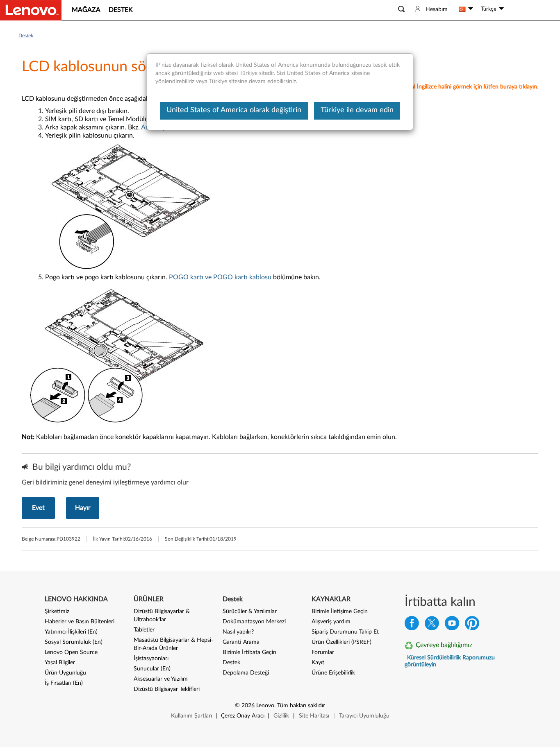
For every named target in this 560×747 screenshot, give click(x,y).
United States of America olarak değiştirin (233, 110)
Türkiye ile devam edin (357, 110)
